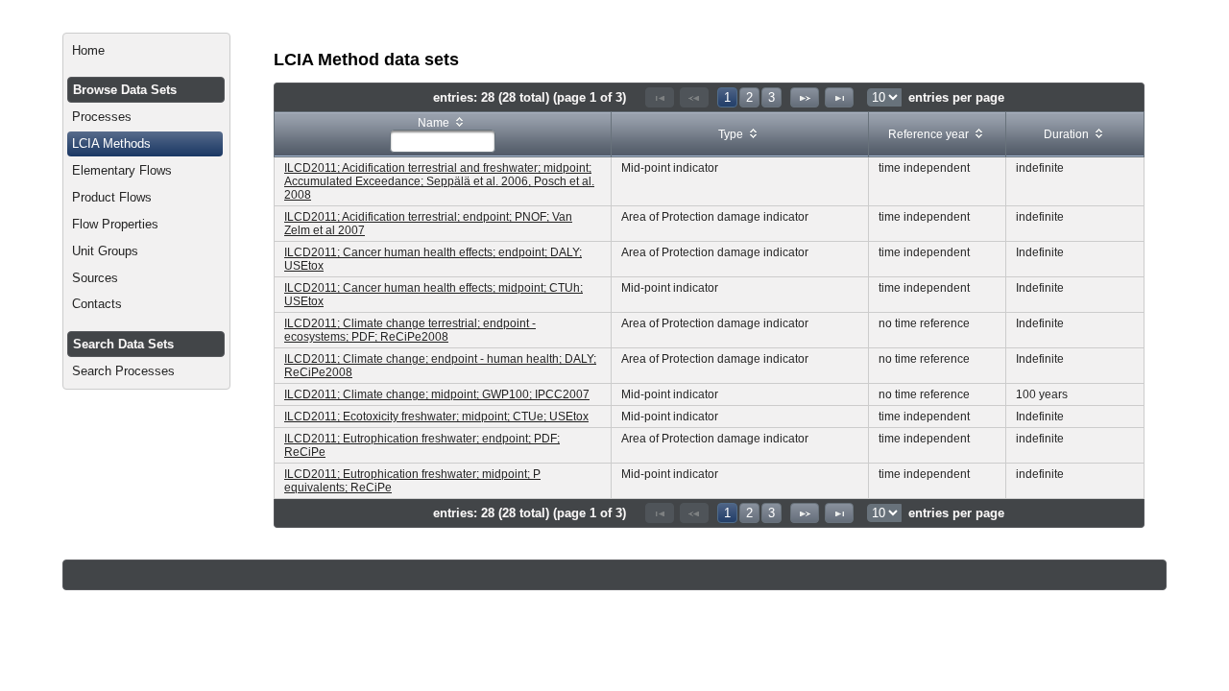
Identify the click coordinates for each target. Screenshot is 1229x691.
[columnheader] (443, 134)
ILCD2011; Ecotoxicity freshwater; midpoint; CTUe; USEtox (436, 416)
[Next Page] (804, 97)
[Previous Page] (694, 97)
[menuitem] (146, 50)
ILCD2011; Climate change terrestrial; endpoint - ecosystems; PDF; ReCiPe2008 (410, 330)
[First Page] (659, 97)
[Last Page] (839, 97)
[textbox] (442, 141)
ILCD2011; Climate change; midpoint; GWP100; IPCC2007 (437, 394)
